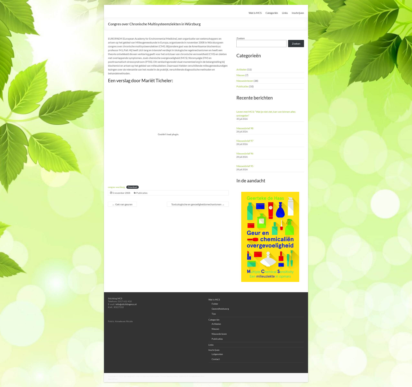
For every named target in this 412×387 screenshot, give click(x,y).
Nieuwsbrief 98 (244, 128)
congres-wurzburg (116, 187)
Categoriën (272, 12)
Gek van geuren (122, 204)
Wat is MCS (255, 12)
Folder (215, 303)
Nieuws (240, 75)
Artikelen (241, 69)
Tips (214, 313)
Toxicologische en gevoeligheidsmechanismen (198, 204)
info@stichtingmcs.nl (126, 304)
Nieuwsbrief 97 (244, 140)
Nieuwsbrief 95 (244, 166)
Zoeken (240, 38)
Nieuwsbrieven (244, 80)
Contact (216, 359)
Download (132, 187)
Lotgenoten (217, 354)
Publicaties (141, 192)
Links (285, 12)
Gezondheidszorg (220, 308)
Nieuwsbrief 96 (244, 153)
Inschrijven (298, 12)
